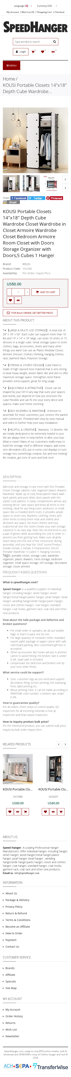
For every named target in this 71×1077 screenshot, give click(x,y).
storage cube (38, 555)
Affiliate (10, 975)
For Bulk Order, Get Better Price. (32, 313)
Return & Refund (16, 913)
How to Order (14, 933)
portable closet (21, 555)
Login (22, 51)
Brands (10, 968)
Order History (14, 1016)
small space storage (26, 563)
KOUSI (26, 264)
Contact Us (12, 946)
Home (9, 79)
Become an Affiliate (17, 926)
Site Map (11, 988)
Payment (10, 940)
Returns (10, 1023)
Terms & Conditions (17, 920)
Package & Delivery (17, 900)
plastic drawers (24, 559)
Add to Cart (47, 292)
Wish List (11, 1029)
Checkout (59, 12)
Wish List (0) (28, 12)
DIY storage (46, 563)
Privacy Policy (13, 906)
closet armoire (21, 566)
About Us (11, 893)
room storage (42, 559)
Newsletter (12, 1036)
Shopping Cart (44, 12)
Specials (10, 981)
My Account (13, 12)
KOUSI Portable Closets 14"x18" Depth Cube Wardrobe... (35, 88)
